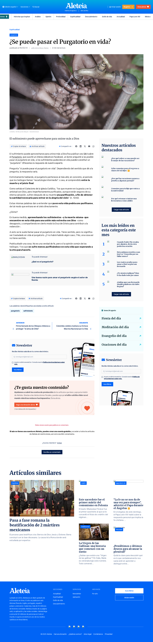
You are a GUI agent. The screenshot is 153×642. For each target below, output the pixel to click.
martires (15, 483)
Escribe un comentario (52, 452)
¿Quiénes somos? (75, 634)
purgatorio (15, 311)
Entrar (59, 443)
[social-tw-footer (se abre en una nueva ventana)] (79, 626)
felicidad (119, 529)
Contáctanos (98, 634)
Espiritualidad (75, 16)
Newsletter (77, 594)
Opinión (48, 16)
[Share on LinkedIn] (81, 146)
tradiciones (85, 527)
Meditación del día (115, 327)
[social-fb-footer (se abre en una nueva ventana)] (74, 626)
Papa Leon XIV (135, 16)
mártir (83, 483)
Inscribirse (18, 369)
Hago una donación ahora (25, 405)
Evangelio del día (114, 336)
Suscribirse (129, 591)
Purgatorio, (17, 157)
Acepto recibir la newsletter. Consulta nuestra (39, 363)
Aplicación (76, 597)
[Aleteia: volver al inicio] (76, 5)
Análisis (38, 16)
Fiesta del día (111, 318)
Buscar (36, 7)
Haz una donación (60, 634)
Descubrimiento (91, 16)
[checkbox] (12, 362)
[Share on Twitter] (85, 146)
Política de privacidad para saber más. (122, 378)
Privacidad (108, 634)
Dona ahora (142, 7)
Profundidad (60, 16)
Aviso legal (87, 634)
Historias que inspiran (22, 16)
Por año (95, 594)
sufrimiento (28, 311)
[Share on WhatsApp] (93, 146)
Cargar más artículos (121, 209)
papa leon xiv (121, 483)
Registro (127, 7)
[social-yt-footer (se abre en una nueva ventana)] (70, 626)
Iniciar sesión (116, 7)
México (147, 16)
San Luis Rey (84, 11)
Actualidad (121, 16)
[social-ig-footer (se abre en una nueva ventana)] (83, 626)
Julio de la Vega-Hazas (40, 48)
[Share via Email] (89, 146)
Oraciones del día (114, 344)
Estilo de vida (107, 16)
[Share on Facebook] (76, 146)
